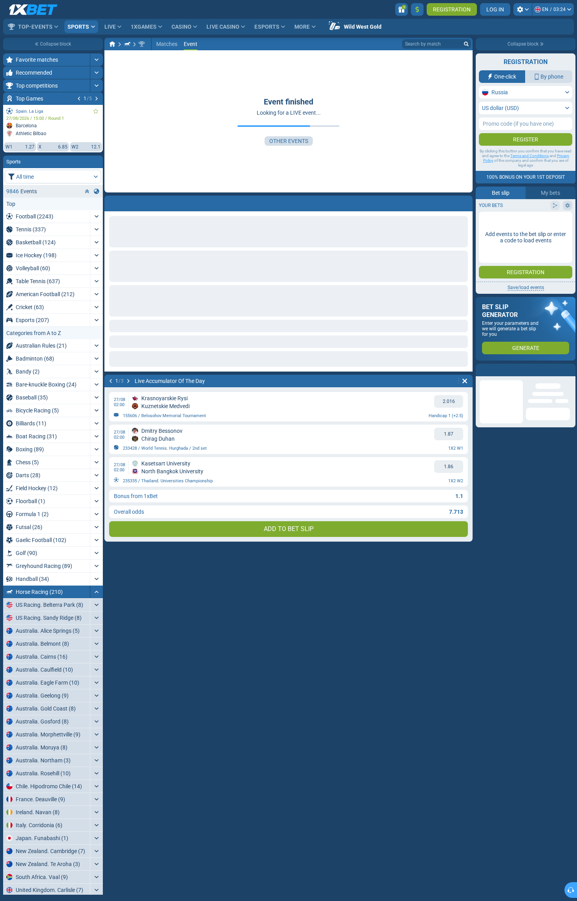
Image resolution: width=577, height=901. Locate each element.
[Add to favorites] (96, 111)
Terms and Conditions (529, 156)
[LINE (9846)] (112, 44)
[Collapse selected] (87, 191)
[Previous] (79, 98)
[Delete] (464, 202)
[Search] (466, 44)
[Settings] (522, 9)
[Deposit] (417, 9)
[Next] (96, 98)
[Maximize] (96, 59)
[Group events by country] (96, 191)
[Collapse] (96, 592)
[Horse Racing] (127, 44)
